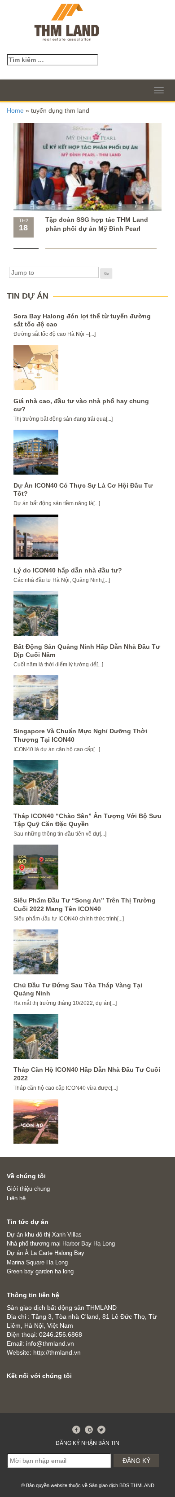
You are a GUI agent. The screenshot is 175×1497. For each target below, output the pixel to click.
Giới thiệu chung (28, 1188)
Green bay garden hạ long (40, 1271)
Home (15, 110)
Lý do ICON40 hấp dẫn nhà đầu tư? (67, 570)
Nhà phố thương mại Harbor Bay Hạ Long (61, 1243)
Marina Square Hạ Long (37, 1262)
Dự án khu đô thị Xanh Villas (44, 1234)
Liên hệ (16, 1198)
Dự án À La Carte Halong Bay (45, 1253)
